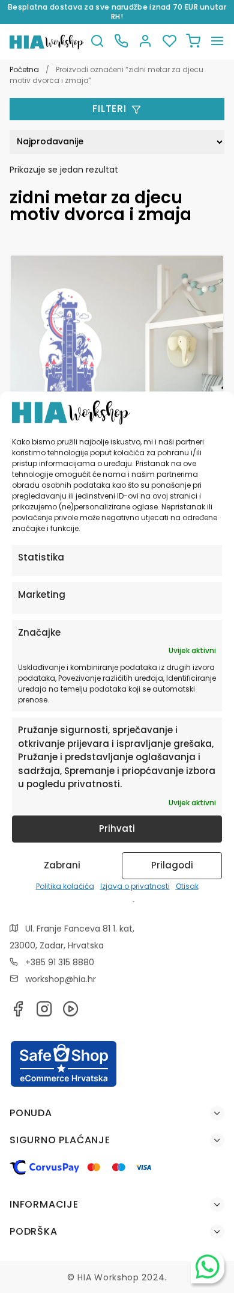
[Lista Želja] (169, 42)
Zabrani (62, 865)
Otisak (187, 886)
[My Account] (145, 42)
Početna (24, 69)
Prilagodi (172, 865)
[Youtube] (70, 1012)
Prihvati (117, 828)
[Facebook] (18, 1012)
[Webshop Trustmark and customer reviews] (64, 1085)
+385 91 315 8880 (59, 962)
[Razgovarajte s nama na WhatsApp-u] (207, 1266)
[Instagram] (44, 1012)
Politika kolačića (65, 886)
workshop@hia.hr (60, 979)
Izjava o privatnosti (135, 886)
